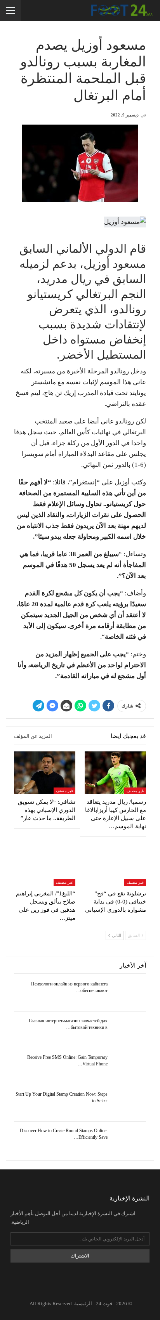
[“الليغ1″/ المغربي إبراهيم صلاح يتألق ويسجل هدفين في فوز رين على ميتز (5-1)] (44, 864)
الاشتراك (80, 1256)
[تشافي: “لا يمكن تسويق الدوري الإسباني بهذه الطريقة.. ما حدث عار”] (44, 772)
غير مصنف (135, 791)
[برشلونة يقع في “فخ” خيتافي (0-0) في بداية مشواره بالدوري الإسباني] (115, 864)
